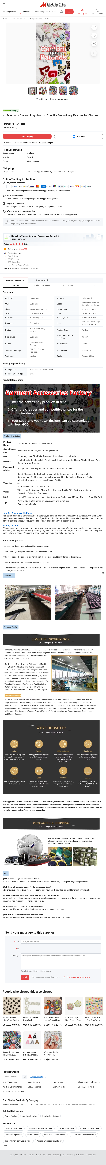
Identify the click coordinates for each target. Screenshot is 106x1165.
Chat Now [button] (80, 136)
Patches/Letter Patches (12, 1087)
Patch (47, 19)
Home (5, 19)
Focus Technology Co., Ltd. (36, 1155)
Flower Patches (11, 1116)
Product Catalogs (39, 1077)
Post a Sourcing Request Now (77, 977)
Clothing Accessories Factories (40, 1128)
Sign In (6, 268)
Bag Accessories (34, 1087)
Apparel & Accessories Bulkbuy (49, 1141)
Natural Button (59, 1082)
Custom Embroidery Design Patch (18, 1141)
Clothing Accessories (35, 19)
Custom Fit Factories (66, 1128)
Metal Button (33, 1082)
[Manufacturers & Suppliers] (53, 4)
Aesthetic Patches (29, 1116)
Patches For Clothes (50, 1116)
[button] (95, 285)
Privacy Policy (91, 1155)
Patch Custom (33, 1134)
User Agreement (67, 1155)
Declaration (80, 1155)
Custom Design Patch (13, 1134)
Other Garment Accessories (14, 1091)
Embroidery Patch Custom (54, 1134)
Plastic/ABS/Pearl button (88, 1082)
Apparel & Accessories (17, 19)
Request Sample (46, 142)
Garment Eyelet (59, 1087)
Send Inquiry (27, 136)
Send (25, 977)
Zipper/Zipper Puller (86, 1087)
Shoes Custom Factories (90, 1128)
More (5, 1145)
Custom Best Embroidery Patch (83, 1134)
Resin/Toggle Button (11, 1082)
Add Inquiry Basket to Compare (53, 99)
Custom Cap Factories (13, 1128)
